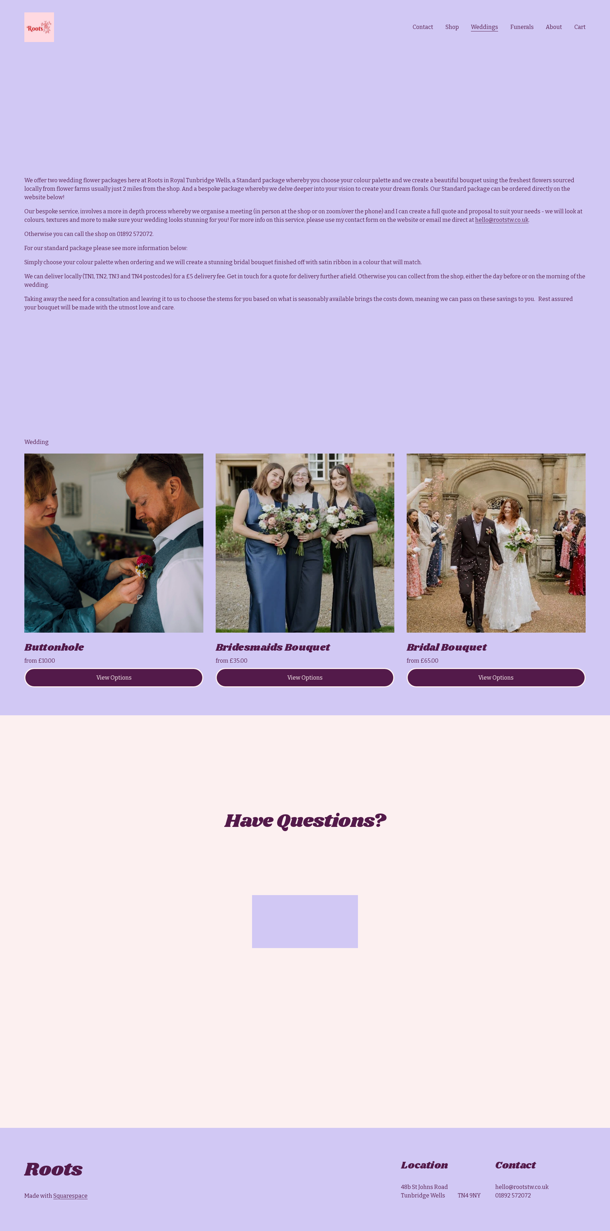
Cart (580, 27)
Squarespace (70, 1195)
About (554, 27)
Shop (452, 27)
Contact (423, 27)
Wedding (36, 442)
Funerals (522, 27)
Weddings (484, 27)
